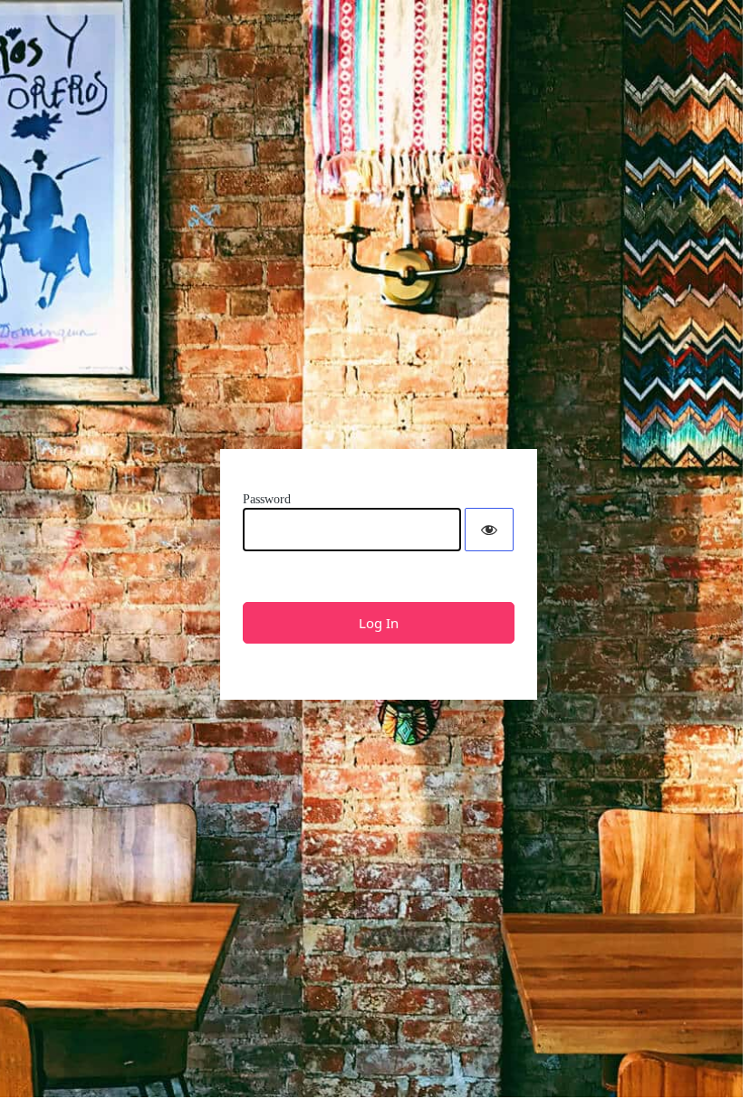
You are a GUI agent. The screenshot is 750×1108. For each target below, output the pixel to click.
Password (267, 499)
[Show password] (489, 529)
